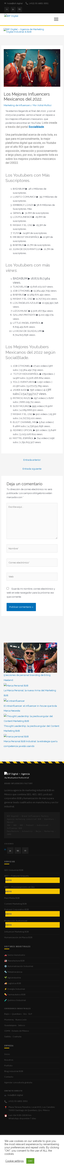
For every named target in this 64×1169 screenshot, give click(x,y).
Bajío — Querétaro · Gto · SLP (18, 1014)
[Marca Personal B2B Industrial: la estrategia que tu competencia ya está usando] (16, 736)
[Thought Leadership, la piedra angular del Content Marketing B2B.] (32, 718)
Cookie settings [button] (14, 1160)
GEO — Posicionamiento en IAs (19, 889)
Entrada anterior (32, 459)
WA (19, 9)
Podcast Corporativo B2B (16, 911)
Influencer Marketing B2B (16, 931)
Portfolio (8, 1065)
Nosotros (8, 1059)
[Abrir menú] (56, 19)
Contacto (8, 1076)
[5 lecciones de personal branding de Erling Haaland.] (30, 657)
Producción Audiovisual (15, 922)
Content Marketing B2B (15, 903)
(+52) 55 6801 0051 (37, 3)
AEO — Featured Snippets (16, 877)
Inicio (7, 1054)
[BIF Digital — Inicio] (18, 19)
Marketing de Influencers (17, 105)
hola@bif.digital (13, 3)
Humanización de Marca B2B (18, 937)
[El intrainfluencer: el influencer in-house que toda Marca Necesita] (14, 700)
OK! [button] (30, 1161)
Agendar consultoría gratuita (18, 1082)
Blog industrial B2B (13, 1071)
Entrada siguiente (32, 468)
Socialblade (36, 127)
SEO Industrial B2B (13, 870)
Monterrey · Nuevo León (15, 1019)
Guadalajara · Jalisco (14, 1025)
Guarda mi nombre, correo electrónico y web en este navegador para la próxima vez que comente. (31, 592)
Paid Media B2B (12, 898)
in (7, 9)
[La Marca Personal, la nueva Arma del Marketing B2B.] (16, 685)
